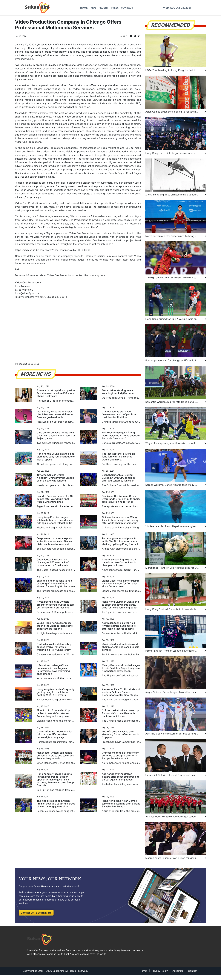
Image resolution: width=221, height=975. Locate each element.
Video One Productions (100, 44)
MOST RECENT (100, 7)
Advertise (177, 970)
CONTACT (127, 7)
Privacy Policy (160, 970)
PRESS (115, 7)
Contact (192, 970)
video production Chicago (109, 203)
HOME (84, 7)
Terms (143, 970)
